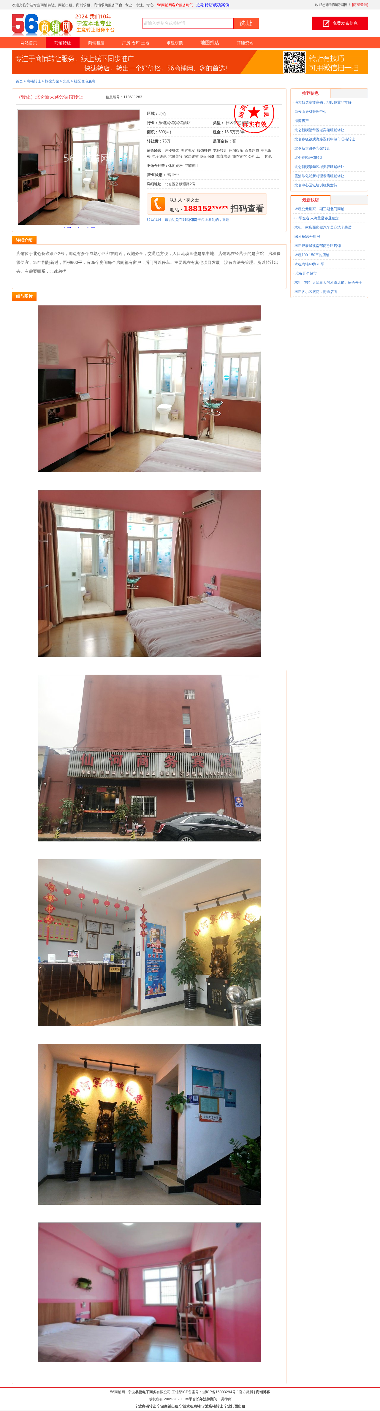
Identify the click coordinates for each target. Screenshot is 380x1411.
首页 (19, 81)
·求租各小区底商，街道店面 (315, 292)
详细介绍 (24, 239)
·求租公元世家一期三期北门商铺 (318, 209)
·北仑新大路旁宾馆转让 (311, 148)
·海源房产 (301, 121)
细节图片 (24, 296)
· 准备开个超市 (305, 273)
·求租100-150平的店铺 (311, 255)
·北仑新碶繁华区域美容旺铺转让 (318, 167)
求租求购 (175, 42)
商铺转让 (62, 42)
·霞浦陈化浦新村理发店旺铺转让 (318, 176)
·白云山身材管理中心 (310, 112)
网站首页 (28, 42)
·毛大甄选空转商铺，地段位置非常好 (322, 102)
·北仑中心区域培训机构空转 (315, 185)
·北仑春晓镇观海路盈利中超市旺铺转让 (324, 139)
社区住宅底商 (84, 81)
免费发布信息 (345, 23)
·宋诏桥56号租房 (306, 236)
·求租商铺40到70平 (308, 264)
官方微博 (246, 1392)
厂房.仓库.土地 (135, 42)
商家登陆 (360, 5)
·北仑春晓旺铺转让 (308, 158)
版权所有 (156, 1399)
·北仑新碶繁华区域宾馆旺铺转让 (318, 130)
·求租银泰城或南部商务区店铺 (317, 246)
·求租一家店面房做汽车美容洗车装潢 (322, 227)
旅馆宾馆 (52, 81)
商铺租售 (96, 42)
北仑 (66, 81)
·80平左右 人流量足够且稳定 (316, 218)
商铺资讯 (245, 42)
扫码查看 (247, 208)
